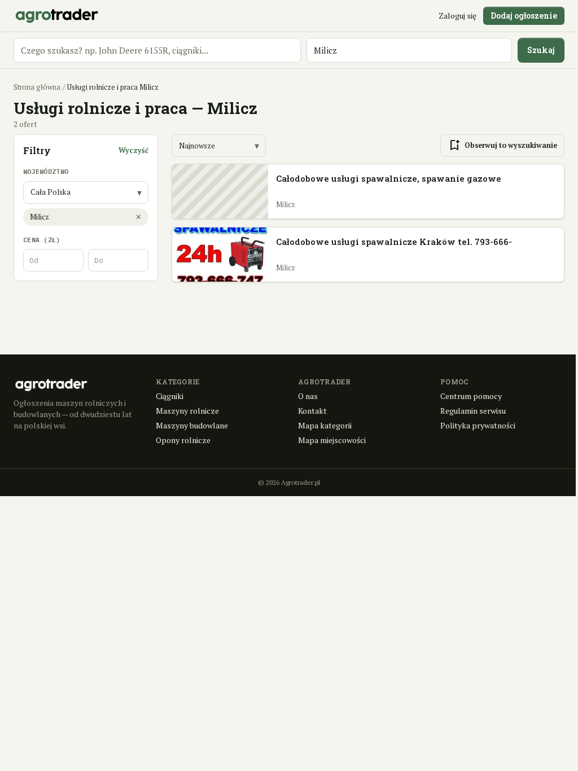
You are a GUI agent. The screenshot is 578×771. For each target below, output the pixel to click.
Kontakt (312, 410)
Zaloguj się (457, 15)
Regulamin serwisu (473, 410)
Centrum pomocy (471, 396)
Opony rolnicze (183, 440)
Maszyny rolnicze (187, 410)
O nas (308, 396)
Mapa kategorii (325, 425)
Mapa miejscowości (332, 440)
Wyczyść (133, 150)
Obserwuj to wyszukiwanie (502, 146)
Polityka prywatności (477, 425)
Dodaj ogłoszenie (524, 15)
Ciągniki (169, 396)
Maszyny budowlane (192, 425)
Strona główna (37, 87)
